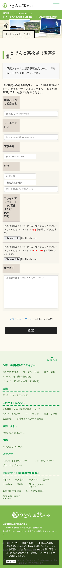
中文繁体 (19, 479)
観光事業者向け (10, 372)
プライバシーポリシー (22, 318)
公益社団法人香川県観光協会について (21, 409)
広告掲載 (7, 418)
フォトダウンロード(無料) (18, 34)
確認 (31, 330)
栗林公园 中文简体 (12, 491)
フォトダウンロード (44, 460)
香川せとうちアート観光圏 (30, 418)
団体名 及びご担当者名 (10, 102)
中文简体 (33, 479)
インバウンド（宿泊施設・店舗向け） (21, 381)
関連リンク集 (50, 414)
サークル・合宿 (31, 372)
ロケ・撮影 (49, 372)
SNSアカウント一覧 (13, 446)
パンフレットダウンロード (16, 460)
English (6, 479)
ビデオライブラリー (13, 465)
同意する (11, 561)
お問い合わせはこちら (14, 432)
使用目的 (9, 267)
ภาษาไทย (7, 484)
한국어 (46, 479)
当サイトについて (11, 414)
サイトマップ (32, 414)
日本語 (20, 484)
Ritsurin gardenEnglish (36, 485)
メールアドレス (10, 125)
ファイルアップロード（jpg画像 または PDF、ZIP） (10, 207)
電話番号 (9, 146)
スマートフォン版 (19, 395)
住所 (6, 165)
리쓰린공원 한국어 (35, 491)
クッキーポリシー (46, 552)
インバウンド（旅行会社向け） (18, 376)
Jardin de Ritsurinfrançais (11, 497)
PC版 (5, 395)
